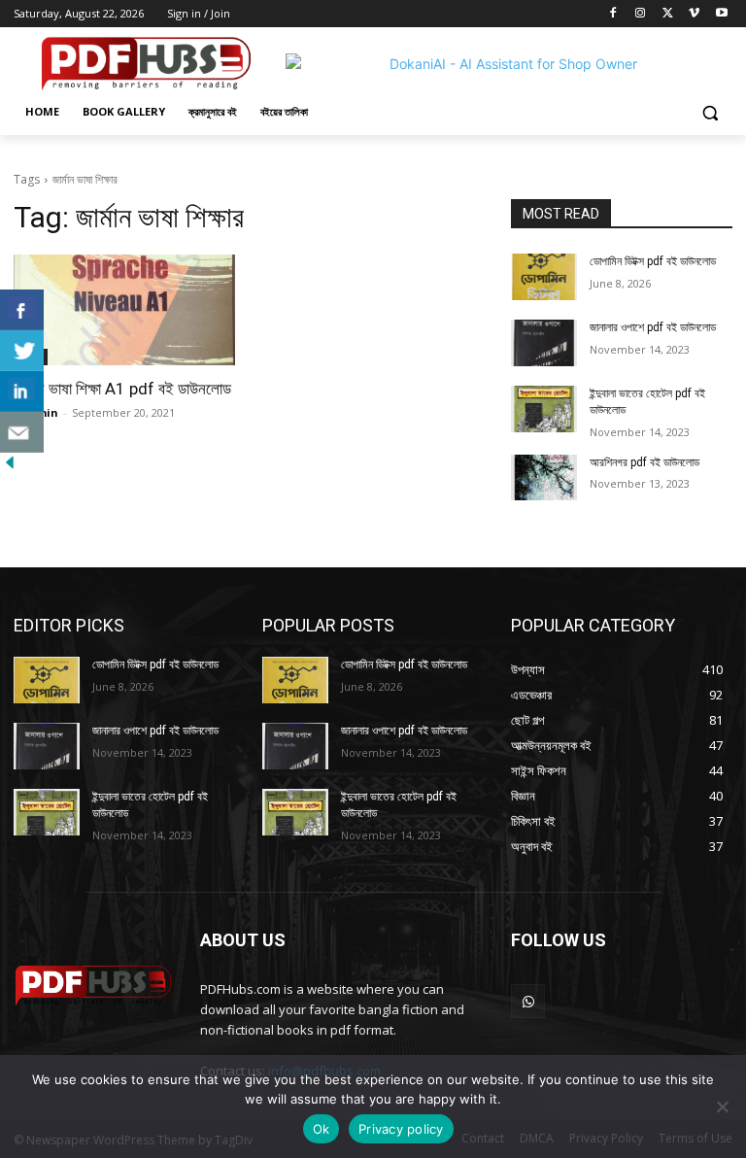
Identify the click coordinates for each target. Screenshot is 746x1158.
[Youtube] (721, 14)
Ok (321, 1129)
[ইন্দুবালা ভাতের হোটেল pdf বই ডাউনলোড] (544, 409)
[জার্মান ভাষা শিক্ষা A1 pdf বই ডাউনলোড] (124, 310)
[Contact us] (22, 432)
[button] (709, 112)
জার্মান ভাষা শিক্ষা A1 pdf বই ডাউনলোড (122, 388)
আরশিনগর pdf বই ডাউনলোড (644, 462)
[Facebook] (613, 14)
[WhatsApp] (528, 1001)
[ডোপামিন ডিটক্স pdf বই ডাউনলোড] (544, 277)
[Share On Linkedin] (22, 391)
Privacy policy (401, 1129)
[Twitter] (668, 14)
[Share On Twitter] (22, 350)
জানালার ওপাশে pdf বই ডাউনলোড (653, 327)
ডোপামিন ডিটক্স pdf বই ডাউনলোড (653, 261)
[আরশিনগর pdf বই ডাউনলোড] (544, 478)
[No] (721, 1106)
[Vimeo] (694, 14)
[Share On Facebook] (22, 310)
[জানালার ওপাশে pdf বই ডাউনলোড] (544, 343)
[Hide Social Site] (9, 467)
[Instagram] (640, 14)
